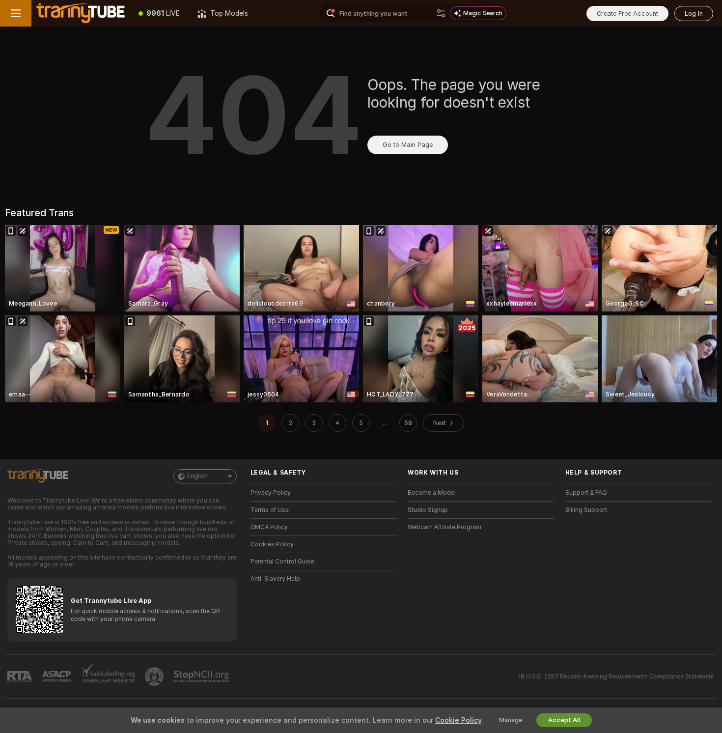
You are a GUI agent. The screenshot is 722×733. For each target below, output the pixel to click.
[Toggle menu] (15, 13)
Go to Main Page (408, 144)
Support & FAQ (586, 492)
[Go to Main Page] (80, 13)
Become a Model (432, 492)
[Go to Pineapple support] (155, 676)
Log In (694, 13)
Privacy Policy (270, 492)
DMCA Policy (269, 527)
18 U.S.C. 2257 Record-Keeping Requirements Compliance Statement (616, 676)
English (197, 476)
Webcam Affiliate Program (444, 527)
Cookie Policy (458, 720)
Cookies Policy (272, 544)
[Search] (441, 13)
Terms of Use (269, 510)
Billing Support (586, 510)
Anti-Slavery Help (275, 578)
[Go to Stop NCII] (202, 676)
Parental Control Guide (282, 561)
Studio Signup (428, 510)
